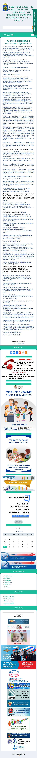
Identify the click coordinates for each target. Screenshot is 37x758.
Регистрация (17, 343)
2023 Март (7, 587)
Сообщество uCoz (9, 598)
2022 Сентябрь (8, 582)
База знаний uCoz (9, 603)
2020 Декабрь (7, 576)
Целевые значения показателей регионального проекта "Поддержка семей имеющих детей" (18, 159)
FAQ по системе (8, 601)
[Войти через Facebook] (17, 352)
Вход (22, 343)
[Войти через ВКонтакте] (14, 352)
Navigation (8, 35)
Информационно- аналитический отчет (15, 60)
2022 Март (7, 578)
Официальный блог (9, 596)
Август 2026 (18, 531)
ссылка (30, 149)
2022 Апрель (7, 580)
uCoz (18, 755)
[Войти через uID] (11, 352)
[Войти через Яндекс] (20, 352)
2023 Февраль (8, 584)
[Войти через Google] (23, 352)
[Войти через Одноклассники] (26, 352)
